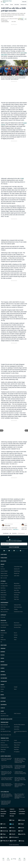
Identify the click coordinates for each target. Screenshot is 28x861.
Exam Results (3, 633)
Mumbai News (4, 601)
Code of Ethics (22, 820)
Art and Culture (4, 639)
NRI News (3, 758)
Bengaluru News (4, 589)
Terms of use (21, 815)
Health (2, 643)
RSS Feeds (12, 822)
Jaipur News (16, 596)
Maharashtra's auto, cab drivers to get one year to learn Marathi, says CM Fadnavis (6, 779)
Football (15, 693)
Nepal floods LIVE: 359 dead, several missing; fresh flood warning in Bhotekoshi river (6, 809)
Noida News (16, 601)
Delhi (22, 178)
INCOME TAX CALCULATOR (6, 725)
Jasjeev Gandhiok (5, 21)
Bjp (10, 533)
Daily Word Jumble (4, 722)
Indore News (3, 596)
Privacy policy (3, 817)
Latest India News (6, 762)
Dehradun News (17, 592)
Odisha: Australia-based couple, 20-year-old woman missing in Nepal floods (7, 791)
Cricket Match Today (5, 746)
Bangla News (16, 753)
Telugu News (3, 755)
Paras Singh (4, 20)
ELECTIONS (3, 707)
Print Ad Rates (13, 820)
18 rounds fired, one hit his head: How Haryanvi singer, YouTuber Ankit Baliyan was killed (7, 773)
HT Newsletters (22, 817)
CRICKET (2, 570)
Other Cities (16, 605)
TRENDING (3, 654)
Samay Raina (16, 735)
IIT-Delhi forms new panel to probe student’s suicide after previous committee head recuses (20, 773)
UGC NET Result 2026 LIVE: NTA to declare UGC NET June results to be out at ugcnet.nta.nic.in (6, 802)
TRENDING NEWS (4, 728)
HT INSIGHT (3, 704)
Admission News (4, 629)
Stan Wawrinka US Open (6, 737)
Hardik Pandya (17, 577)
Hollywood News (17, 611)
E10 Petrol (3, 735)
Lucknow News (17, 598)
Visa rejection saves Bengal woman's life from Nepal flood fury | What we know (7, 784)
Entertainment (23, 4)
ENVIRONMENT (4, 671)
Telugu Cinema (17, 751)
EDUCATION (3, 626)
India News (16, 4)
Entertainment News (5, 753)
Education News (17, 633)
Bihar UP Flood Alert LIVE (6, 741)
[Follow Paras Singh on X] (9, 20)
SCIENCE (2, 674)
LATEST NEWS (4, 560)
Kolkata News (3, 598)
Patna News (3, 603)
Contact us (12, 815)
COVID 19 (3, 714)
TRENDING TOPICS (5, 744)
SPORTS (2, 691)
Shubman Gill (16, 575)
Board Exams (16, 629)
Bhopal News (16, 589)
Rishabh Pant (16, 579)
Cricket (11, 4)
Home (2, 4)
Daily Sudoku (3, 719)
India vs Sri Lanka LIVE (5, 733)
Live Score (3, 575)
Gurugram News (17, 594)
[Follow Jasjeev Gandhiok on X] (10, 21)
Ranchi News (3, 605)
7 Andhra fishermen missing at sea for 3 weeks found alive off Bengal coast (20, 778)
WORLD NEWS (4, 564)
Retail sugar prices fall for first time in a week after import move (6, 765)
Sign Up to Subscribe (14, 552)
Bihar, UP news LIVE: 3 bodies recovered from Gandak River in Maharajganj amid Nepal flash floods (20, 802)
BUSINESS (3, 658)
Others (2, 697)
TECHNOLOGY (4, 687)
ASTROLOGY (3, 621)
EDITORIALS (3, 681)
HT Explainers (17, 758)
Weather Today (13, 817)
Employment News (18, 631)
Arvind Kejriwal (15, 533)
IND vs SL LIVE (4, 584)
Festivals (15, 641)
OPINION (3, 677)
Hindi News (16, 755)
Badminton (3, 693)
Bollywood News (4, 611)
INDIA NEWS (3, 567)
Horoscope (3, 623)
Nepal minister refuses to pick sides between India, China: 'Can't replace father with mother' (20, 785)
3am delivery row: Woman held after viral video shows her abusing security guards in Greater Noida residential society (20, 766)
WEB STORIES (4, 651)
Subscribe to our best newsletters (14, 546)
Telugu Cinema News (5, 615)
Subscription (3, 820)
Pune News (16, 603)
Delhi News (3, 594)
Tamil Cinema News (18, 613)
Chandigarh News (4, 592)
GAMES (2, 717)
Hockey (2, 695)
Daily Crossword (17, 719)
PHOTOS (2, 661)
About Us (2, 815)
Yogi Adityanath (5, 533)
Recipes (15, 643)
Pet (1, 648)
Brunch (15, 639)
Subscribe (24, 1)
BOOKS (2, 701)
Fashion (2, 641)
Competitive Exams (4, 631)
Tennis (15, 695)
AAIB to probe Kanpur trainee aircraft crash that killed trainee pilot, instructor (20, 791)
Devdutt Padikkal (4, 577)
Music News (3, 613)
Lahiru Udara (16, 582)
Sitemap (2, 822)
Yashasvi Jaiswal (4, 579)
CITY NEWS (3, 587)
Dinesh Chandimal (4, 582)
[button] (1, 1)
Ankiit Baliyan (16, 733)
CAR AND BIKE (4, 684)
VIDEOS (2, 664)
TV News (16, 615)
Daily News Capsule (5, 549)
